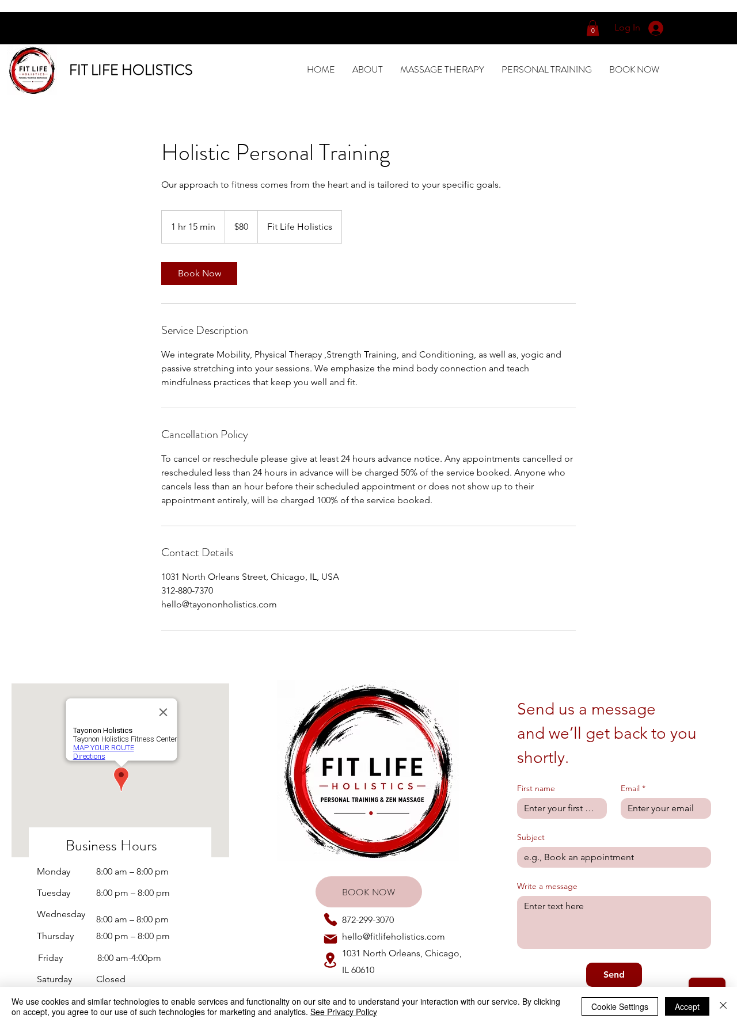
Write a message (547, 886)
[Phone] (330, 919)
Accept (687, 1006)
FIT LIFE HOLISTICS (131, 70)
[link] (199, 273)
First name (536, 788)
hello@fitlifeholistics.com (393, 936)
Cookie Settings (619, 1006)
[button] (592, 28)
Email (633, 788)
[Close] (723, 1006)
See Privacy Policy (343, 1011)
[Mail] (330, 939)
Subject (531, 837)
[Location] (330, 960)
